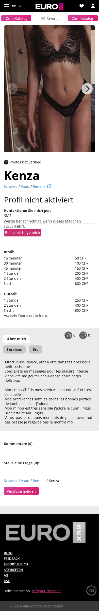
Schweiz (11, 186)
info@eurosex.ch (46, 590)
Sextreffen (13, 569)
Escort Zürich (16, 564)
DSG (7, 581)
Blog (8, 553)
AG (6, 575)
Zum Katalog (16, 18)
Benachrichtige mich (22, 232)
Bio (35, 349)
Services (14, 349)
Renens (39, 186)
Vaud (25, 186)
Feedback (12, 558)
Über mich (16, 338)
